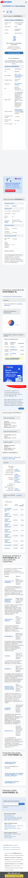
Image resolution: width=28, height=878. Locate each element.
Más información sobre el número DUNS (19, 75)
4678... (16, 74)
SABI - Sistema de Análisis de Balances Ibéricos (13, 818)
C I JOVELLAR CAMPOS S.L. (8, 708)
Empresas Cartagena (17, 834)
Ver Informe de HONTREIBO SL (14, 876)
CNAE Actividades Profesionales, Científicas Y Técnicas (12, 829)
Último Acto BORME (7, 221)
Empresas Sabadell (7, 837)
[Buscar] (26, 2)
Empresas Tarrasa (7, 835)
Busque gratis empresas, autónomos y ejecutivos (11, 806)
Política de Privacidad (15, 847)
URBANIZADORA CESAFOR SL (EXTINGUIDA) (8, 600)
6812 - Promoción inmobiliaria (18, 84)
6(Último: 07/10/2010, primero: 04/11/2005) (17, 480)
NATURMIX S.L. (8, 668)
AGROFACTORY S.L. (9, 730)
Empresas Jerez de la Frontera (10, 836)
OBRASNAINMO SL (9, 636)
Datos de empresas (8, 814)
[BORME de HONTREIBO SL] (11, 11)
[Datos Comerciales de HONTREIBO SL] (7, 11)
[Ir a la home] (6, 2)
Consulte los (12, 358)
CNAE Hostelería (20, 825)
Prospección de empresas (9, 816)
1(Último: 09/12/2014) (17, 489)
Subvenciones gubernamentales (10, 817)
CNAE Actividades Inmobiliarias (10, 825)
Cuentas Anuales (15, 819)
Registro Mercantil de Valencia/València (19, 110)
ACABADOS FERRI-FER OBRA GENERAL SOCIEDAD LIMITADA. (9, 688)
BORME (9, 819)
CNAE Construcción (8, 824)
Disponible (14, 205)
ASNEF (5, 819)
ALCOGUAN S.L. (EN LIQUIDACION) (9, 581)
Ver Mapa (20, 24)
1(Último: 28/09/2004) (17, 470)
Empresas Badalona (8, 834)
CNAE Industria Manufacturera (10, 826)
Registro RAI (19, 817)
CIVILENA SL (7, 655)
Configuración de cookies (15, 849)
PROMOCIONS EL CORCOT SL (8, 620)
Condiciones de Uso (6, 847)
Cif (13, 814)
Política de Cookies (6, 849)
